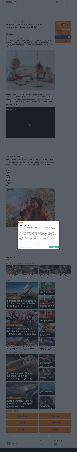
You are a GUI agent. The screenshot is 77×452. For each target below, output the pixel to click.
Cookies (25, 244)
